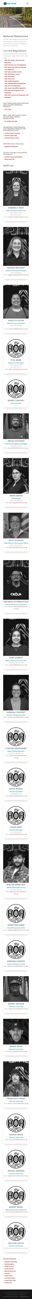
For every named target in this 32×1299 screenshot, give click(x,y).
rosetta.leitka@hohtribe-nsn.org (18, 329)
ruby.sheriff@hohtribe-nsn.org (18, 665)
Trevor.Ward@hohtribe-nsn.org (18, 1139)
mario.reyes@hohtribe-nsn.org (18, 1051)
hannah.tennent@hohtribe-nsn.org (18, 717)
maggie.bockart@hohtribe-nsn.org (18, 275)
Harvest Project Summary (12, 133)
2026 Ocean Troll (9, 79)
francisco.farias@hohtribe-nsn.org (18, 1103)
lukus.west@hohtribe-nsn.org (18, 834)
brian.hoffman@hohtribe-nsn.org (18, 448)
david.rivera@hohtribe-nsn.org (18, 796)
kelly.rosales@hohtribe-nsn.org (18, 547)
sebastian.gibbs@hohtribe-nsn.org (18, 930)
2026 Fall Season (9, 76)
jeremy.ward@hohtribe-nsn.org (18, 1212)
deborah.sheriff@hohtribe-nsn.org (18, 966)
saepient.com (24, 1296)
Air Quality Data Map (10, 121)
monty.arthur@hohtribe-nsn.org (18, 1009)
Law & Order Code (10, 1280)
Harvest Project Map (10, 135)
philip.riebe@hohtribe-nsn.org (18, 369)
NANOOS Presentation (11, 146)
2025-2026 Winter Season (12, 74)
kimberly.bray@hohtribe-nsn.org (18, 217)
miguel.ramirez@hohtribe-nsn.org (18, 1176)
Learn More (7, 109)
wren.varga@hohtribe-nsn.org (18, 503)
